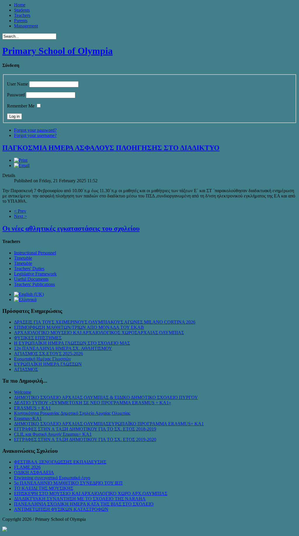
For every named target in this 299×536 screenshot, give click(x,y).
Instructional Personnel (35, 252)
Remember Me (20, 105)
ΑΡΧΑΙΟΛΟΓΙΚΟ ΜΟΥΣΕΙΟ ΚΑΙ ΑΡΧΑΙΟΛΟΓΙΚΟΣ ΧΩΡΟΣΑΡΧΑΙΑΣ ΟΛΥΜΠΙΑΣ (99, 332)
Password (16, 94)
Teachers (22, 15)
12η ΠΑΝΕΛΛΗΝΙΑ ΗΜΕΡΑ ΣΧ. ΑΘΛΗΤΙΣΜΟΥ (63, 348)
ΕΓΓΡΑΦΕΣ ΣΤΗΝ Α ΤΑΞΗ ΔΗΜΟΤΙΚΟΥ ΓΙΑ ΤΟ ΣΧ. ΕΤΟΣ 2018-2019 (85, 428)
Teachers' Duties (29, 268)
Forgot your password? (35, 130)
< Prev (20, 211)
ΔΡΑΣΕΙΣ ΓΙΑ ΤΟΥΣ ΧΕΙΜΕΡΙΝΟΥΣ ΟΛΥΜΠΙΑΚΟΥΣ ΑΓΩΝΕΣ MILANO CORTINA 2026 (104, 322)
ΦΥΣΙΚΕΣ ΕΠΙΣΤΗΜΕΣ (38, 337)
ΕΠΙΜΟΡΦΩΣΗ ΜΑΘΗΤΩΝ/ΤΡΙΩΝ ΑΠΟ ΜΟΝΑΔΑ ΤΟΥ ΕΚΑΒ (79, 327)
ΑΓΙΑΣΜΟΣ (26, 369)
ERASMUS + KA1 (32, 407)
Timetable (23, 258)
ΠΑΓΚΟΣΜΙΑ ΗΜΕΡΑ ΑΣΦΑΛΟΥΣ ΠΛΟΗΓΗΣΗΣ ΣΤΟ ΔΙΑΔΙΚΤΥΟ (111, 148)
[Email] (21, 165)
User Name (17, 83)
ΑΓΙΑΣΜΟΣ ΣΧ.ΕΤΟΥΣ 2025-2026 (48, 353)
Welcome (22, 392)
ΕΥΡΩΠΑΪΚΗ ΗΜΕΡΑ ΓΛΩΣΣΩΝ (48, 364)
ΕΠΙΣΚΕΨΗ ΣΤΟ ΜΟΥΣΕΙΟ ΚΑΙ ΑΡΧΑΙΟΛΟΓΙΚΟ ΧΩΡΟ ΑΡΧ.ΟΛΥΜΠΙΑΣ (90, 493)
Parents (20, 20)
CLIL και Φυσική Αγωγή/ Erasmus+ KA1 (53, 434)
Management (26, 25)
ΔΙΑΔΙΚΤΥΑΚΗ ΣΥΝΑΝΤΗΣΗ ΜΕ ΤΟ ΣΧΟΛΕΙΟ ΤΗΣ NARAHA (80, 498)
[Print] (20, 160)
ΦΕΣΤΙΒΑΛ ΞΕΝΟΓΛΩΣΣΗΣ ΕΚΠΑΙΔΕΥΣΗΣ (60, 461)
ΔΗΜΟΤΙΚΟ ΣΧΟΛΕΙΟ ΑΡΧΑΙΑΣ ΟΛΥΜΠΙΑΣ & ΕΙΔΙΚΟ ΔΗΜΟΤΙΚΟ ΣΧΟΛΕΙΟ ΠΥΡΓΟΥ (106, 397)
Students (22, 10)
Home (19, 4)
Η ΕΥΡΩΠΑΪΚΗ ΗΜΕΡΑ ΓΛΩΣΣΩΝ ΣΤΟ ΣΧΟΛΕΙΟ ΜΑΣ (72, 343)
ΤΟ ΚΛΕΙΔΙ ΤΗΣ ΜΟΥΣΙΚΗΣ (43, 488)
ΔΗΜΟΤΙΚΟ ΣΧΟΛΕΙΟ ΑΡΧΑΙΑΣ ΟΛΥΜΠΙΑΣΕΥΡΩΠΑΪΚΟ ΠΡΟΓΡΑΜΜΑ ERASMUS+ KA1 (109, 423)
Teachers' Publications (34, 284)
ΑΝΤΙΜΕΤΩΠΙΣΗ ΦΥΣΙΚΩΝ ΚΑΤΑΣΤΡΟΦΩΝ (61, 509)
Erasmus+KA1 (28, 418)
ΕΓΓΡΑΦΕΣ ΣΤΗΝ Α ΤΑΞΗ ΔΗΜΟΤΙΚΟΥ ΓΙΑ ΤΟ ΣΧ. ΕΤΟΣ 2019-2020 (85, 439)
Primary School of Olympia (57, 51)
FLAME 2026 (27, 467)
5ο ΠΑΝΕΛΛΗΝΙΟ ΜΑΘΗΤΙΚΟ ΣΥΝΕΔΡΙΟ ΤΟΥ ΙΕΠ (68, 483)
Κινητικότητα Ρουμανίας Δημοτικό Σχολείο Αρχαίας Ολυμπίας (72, 413)
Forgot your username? (35, 135)
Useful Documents (31, 279)
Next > (20, 216)
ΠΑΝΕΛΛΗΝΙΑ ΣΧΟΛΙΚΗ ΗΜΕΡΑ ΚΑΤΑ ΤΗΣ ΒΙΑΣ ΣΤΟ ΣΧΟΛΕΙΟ (84, 504)
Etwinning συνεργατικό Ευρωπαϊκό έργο (52, 477)
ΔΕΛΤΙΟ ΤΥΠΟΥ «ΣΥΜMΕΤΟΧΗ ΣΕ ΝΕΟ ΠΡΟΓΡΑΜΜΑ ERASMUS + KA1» (92, 402)
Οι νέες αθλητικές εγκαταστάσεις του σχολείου (71, 228)
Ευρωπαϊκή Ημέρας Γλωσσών (42, 358)
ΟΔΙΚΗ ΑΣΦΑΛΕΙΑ (34, 472)
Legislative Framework (35, 273)
